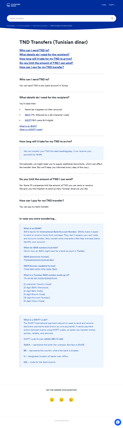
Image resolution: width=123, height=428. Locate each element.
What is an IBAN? (28, 126)
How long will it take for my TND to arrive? (45, 59)
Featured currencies (41, 26)
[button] (117, 422)
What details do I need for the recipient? (44, 54)
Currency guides (25, 26)
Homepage (12, 26)
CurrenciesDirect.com (61, 421)
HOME (104, 5)
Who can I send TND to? (34, 50)
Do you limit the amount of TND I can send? (46, 63)
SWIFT (28, 121)
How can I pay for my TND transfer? (41, 67)
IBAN (27, 115)
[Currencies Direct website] (13, 6)
